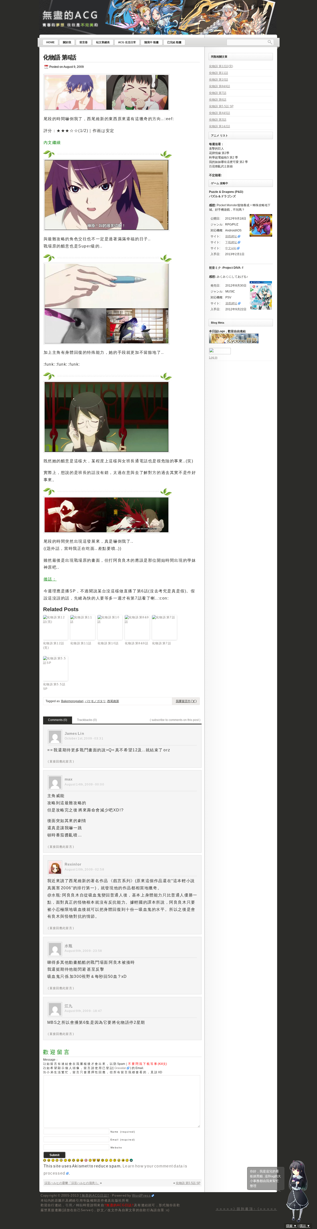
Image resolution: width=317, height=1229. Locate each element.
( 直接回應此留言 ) (61, 761)
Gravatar (120, 1068)
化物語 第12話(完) (54, 645)
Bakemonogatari (72, 701)
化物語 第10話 (108, 643)
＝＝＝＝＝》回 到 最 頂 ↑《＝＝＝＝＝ (246, 1209)
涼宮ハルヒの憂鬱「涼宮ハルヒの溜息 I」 (71, 1183)
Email (122, 1139)
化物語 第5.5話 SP (54, 687)
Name (122, 1131)
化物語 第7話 (161, 643)
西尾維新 (113, 701)
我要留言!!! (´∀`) (186, 701)
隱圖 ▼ (291, 1226)
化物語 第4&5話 (219, 113)
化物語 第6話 (59, 57)
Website (116, 1147)
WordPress (141, 1195)
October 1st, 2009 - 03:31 (84, 738)
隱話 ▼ (304, 1226)
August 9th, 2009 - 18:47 (83, 1011)
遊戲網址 (231, 236)
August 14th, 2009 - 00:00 (84, 784)
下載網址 (231, 242)
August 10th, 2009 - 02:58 (84, 869)
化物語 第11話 (81, 643)
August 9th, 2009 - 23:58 (83, 951)
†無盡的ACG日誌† (94, 1195)
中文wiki (230, 248)
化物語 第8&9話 (137, 643)
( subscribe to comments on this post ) (175, 720)
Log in (213, 357)
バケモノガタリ (95, 701)
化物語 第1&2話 (219, 126)
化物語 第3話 (217, 119)
